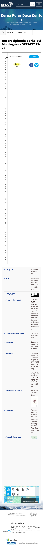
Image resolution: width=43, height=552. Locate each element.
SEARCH (20, 4)
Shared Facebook (31, 65)
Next (39, 514)
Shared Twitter (36, 65)
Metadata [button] (10, 32)
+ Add (34, 57)
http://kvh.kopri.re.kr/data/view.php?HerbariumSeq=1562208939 (35, 379)
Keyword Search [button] (24, 32)
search (32, 4)
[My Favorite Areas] (6, 499)
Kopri (16, 514)
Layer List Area (37, 498)
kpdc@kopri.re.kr (32, 526)
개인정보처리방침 (17, 523)
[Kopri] (16, 514)
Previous (3, 514)
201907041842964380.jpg (34, 393)
